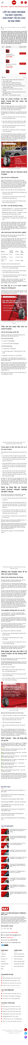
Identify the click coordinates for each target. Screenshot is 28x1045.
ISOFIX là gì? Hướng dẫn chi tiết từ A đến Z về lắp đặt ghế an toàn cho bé (18, 893)
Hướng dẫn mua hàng (19, 963)
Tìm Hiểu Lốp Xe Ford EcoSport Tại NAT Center (12, 799)
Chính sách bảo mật (18, 966)
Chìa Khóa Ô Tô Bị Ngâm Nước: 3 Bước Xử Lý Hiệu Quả (18, 872)
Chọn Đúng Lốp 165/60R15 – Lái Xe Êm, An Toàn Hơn (13, 801)
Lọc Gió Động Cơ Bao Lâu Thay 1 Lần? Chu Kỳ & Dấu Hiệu (17, 844)
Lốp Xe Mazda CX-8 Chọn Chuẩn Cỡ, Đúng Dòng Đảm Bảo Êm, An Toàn (12, 795)
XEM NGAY (22, 53)
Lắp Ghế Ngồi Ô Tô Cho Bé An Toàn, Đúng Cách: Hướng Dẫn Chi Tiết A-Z (18, 886)
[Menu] (2, 2)
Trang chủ (3, 954)
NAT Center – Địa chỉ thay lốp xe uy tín (11, 95)
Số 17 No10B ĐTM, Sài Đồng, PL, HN (11, 980)
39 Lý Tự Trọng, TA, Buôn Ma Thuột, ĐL (12, 1021)
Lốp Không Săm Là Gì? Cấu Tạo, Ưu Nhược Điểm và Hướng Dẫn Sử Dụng (18, 830)
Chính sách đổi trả (18, 959)
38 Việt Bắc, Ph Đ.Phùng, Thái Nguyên (12, 996)
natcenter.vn (10, 937)
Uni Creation (16, 1033)
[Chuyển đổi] (12, 956)
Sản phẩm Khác (4, 963)
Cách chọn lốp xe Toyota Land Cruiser (12, 82)
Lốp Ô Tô (3, 956)
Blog (2, 968)
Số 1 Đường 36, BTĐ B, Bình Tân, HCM (12, 1009)
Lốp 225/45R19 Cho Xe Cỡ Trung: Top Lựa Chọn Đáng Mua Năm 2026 (12, 805)
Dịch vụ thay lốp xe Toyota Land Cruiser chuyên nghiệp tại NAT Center (14, 86)
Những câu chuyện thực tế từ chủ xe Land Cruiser (12, 89)
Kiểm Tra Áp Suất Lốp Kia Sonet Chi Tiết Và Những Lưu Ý (13, 818)
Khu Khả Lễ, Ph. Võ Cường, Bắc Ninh (11, 998)
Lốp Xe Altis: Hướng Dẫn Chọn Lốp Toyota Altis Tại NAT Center (13, 791)
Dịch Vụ (3, 966)
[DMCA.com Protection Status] (4, 945)
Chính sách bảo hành (19, 954)
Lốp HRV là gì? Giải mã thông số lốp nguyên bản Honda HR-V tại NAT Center (12, 814)
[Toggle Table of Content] (23, 78)
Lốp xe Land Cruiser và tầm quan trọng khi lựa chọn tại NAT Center (13, 80)
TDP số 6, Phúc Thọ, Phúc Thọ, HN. (11, 985)
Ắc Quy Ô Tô (4, 959)
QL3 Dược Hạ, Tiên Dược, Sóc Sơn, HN (12, 983)
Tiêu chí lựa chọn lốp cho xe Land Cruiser (12, 84)
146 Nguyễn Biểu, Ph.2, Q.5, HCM (10, 1016)
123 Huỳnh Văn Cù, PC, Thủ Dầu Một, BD (12, 1018)
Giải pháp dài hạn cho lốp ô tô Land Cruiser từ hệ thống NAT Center (14, 92)
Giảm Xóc (3, 961)
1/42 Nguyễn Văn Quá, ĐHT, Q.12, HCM (12, 1014)
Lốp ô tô (11, 6)
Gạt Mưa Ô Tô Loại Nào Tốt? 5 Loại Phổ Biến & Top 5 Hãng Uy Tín (18, 858)
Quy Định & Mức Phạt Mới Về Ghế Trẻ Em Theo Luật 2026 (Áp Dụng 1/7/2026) (18, 837)
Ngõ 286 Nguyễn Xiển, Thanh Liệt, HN (12, 978)
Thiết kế (10, 1033)
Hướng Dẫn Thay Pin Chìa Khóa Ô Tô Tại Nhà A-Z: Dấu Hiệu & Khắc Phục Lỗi (18, 879)
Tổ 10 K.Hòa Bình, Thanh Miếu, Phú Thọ (12, 993)
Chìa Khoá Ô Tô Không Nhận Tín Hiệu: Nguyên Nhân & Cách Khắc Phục (17, 865)
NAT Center (4, 6)
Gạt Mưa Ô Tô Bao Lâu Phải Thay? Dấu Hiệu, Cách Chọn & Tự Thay (18, 851)
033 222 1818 (14, 932)
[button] (22, 2)
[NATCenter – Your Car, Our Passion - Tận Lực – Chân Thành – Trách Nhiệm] (14, 2)
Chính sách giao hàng (19, 961)
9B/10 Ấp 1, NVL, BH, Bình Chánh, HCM (12, 1011)
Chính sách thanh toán (19, 956)
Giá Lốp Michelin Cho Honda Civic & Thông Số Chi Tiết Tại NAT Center (13, 809)
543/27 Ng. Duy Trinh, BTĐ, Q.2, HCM (11, 1006)
